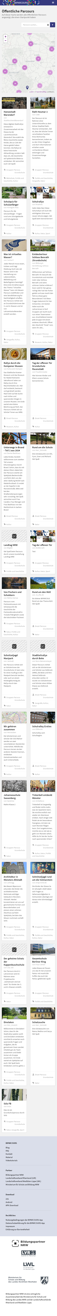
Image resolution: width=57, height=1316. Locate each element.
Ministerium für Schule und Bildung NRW (22, 1184)
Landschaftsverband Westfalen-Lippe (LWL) (23, 1181)
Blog (8, 1147)
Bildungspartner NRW (15, 1175)
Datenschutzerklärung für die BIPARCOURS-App (25, 1223)
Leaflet (31, 92)
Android (9, 1202)
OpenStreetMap (41, 92)
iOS (7, 1199)
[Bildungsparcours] (21, 2)
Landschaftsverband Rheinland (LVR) (21, 1178)
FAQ (7, 1150)
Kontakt (9, 1154)
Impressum (10, 1226)
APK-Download (12, 1205)
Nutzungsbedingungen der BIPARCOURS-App (24, 1220)
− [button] (5, 40)
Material (9, 1157)
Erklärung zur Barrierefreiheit (18, 1229)
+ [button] (5, 36)
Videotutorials (11, 1160)
